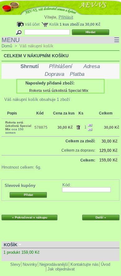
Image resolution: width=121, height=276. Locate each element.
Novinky (30, 264)
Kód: (66, 185)
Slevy (15, 264)
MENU (60, 40)
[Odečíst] (90, 129)
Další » (101, 217)
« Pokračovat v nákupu (29, 217)
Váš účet (32, 24)
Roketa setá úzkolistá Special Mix (58, 90)
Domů (7, 46)
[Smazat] (79, 126)
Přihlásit (66, 17)
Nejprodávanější (53, 264)
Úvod (105, 264)
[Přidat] (90, 125)
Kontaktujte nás (84, 264)
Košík (54, 24)
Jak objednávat (61, 269)
